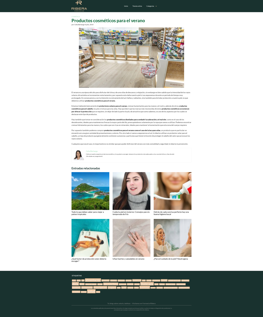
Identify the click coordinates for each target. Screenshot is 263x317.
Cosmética (76, 16)
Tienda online (137, 6)
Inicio (126, 6)
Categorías (150, 6)
